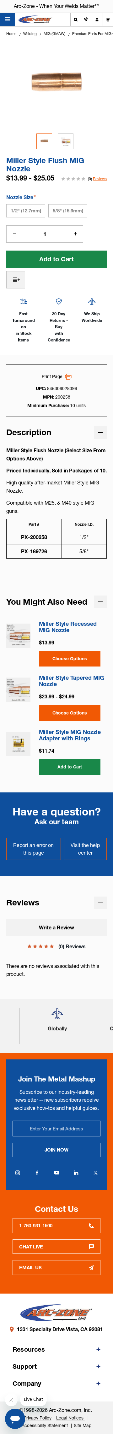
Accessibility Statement (45, 1425)
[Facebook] (37, 1172)
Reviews (100, 178)
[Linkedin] (76, 1172)
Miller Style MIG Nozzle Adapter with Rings (70, 735)
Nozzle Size (21, 197)
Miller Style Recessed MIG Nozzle (68, 627)
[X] (95, 1172)
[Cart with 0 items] (108, 19)
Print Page (52, 376)
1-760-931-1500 (35, 1226)
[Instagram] (17, 1172)
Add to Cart (69, 767)
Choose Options (69, 658)
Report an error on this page (33, 849)
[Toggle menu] (7, 19)
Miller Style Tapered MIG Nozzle (71, 681)
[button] (57, 1016)
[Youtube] (56, 1172)
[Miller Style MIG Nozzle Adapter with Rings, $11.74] (18, 744)
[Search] (76, 19)
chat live (31, 1247)
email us (30, 1268)
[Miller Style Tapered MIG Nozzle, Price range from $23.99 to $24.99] (18, 690)
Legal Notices (70, 1418)
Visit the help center (85, 849)
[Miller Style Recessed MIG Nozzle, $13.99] (18, 636)
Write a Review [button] (56, 927)
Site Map (82, 1425)
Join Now (56, 1150)
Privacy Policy (37, 1418)
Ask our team (57, 822)
